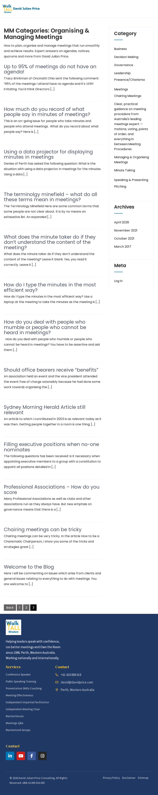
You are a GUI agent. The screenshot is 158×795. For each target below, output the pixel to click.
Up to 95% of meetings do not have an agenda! (50, 69)
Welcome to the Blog (29, 567)
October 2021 (124, 238)
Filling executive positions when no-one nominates (51, 447)
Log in (118, 281)
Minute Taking (124, 170)
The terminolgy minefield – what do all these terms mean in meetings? (50, 197)
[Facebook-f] (31, 756)
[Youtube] (21, 756)
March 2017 (122, 246)
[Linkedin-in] (10, 756)
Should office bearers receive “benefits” (51, 370)
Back (10, 607)
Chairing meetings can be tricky (43, 529)
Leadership (122, 73)
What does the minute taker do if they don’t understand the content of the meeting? (50, 242)
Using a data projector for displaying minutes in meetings (48, 154)
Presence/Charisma (129, 79)
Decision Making (126, 57)
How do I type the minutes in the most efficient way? (50, 287)
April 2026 (121, 222)
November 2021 (125, 230)
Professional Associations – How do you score (51, 490)
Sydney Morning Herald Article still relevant (44, 410)
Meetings (121, 89)
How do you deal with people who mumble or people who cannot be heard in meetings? (45, 327)
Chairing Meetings (127, 96)
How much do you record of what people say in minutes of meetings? (47, 112)
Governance (123, 65)
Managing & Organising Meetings (131, 159)
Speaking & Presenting (131, 180)
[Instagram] (42, 756)
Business (120, 49)
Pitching (120, 186)
